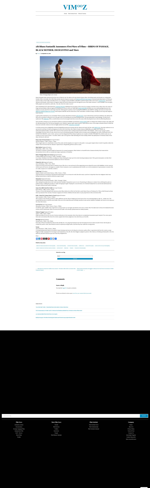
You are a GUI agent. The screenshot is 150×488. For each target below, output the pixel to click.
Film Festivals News (93, 424)
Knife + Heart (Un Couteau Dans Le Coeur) (45, 248)
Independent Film (19, 431)
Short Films (19, 435)
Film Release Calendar (56, 435)
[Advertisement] (75, 29)
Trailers (56, 429)
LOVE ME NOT (79, 115)
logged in (64, 288)
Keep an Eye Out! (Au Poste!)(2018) (102, 245)
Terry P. (38, 53)
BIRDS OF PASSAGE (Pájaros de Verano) (45, 111)
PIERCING (46, 119)
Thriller (19, 437)
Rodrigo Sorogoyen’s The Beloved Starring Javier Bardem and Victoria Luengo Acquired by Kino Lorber (55, 317)
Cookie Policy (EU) (131, 437)
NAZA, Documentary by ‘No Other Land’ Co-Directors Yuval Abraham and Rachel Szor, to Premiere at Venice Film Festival (59, 310)
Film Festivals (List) (93, 427)
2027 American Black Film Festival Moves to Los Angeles (46, 314)
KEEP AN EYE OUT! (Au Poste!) (83, 99)
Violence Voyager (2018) (80, 248)
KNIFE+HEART (83, 121)
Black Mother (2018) (61, 245)
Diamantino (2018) (89, 245)
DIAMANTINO (102, 100)
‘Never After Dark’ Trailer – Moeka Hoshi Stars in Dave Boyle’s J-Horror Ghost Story (52, 307)
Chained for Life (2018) (72, 245)
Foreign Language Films (19, 429)
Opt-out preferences (131, 439)
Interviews (56, 431)
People (56, 433)
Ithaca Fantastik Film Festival (43, 42)
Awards (56, 424)
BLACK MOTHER (83, 108)
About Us (131, 427)
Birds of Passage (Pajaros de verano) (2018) (45, 245)
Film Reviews (56, 427)
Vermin (71, 248)
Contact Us (131, 433)
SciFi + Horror (19, 433)
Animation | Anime (19, 424)
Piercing (66, 248)
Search (144, 415)
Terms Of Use (131, 431)
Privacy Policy (131, 429)
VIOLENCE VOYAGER (74, 124)
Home (65, 13)
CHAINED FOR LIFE (60, 106)
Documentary (19, 427)
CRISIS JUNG (97, 127)
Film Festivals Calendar (93, 429)
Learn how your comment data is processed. (82, 293)
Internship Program (131, 435)
